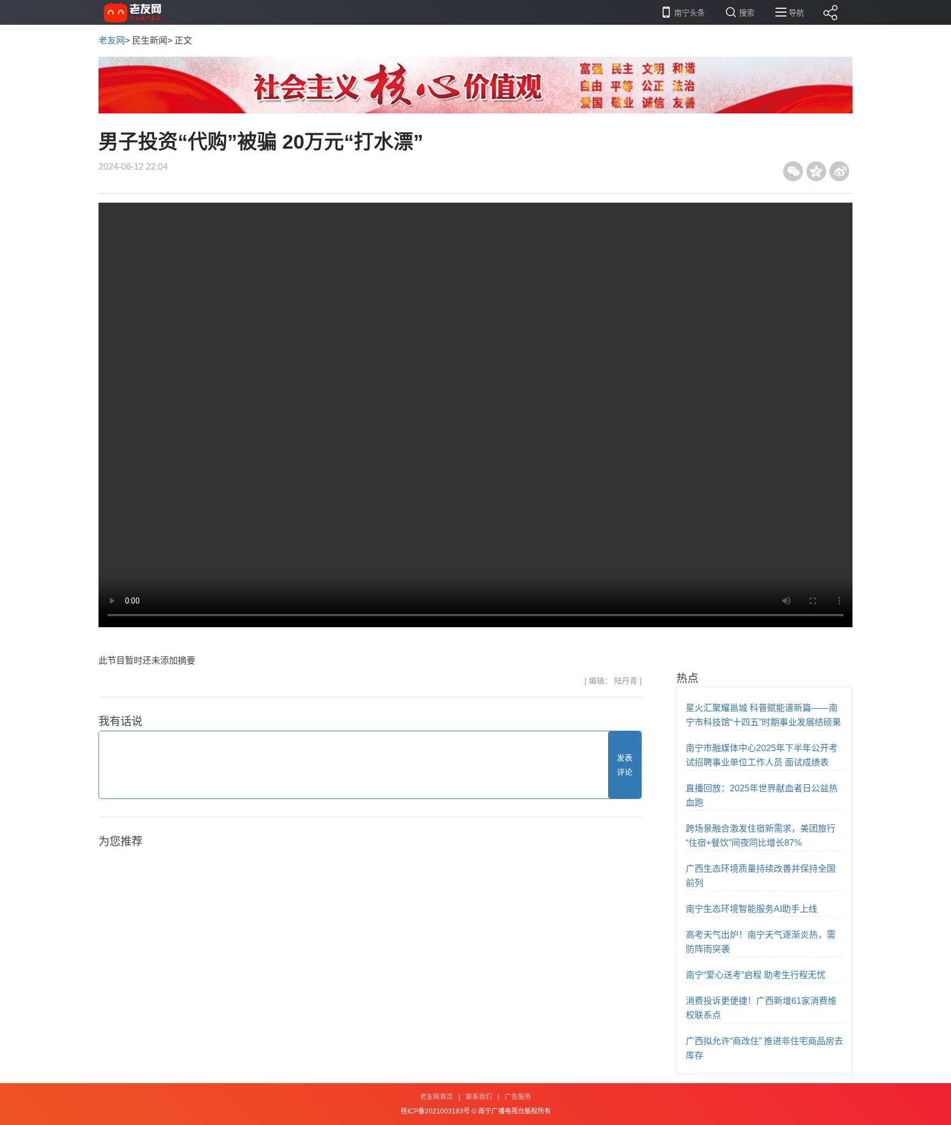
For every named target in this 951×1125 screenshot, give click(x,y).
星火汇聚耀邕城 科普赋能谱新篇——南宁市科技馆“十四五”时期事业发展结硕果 (763, 715)
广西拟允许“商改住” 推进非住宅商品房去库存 (764, 1048)
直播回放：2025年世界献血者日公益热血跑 (762, 795)
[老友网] (133, 12)
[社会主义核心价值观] (475, 84)
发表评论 (624, 764)
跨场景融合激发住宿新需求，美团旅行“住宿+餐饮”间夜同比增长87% (760, 835)
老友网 (112, 40)
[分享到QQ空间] (816, 171)
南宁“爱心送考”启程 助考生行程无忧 (756, 975)
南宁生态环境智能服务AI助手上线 (751, 909)
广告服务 (518, 1097)
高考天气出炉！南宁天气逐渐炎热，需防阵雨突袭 (760, 942)
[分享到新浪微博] (839, 171)
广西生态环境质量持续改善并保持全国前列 (760, 876)
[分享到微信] (793, 171)
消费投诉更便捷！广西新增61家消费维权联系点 (761, 1008)
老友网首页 (436, 1097)
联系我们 (479, 1097)
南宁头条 (689, 12)
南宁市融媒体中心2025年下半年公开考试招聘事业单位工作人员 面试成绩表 (762, 755)
